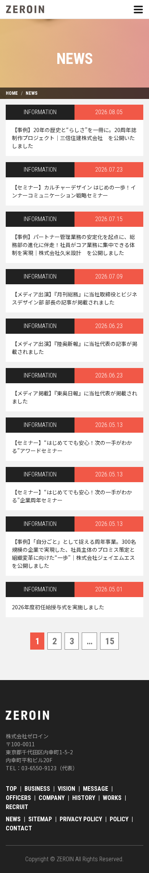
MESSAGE (95, 788)
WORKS (112, 797)
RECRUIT (17, 807)
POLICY (119, 819)
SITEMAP (40, 819)
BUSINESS (37, 788)
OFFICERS (18, 797)
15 (109, 641)
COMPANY (52, 797)
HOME (12, 93)
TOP (11, 788)
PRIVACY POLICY (81, 819)
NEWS (31, 93)
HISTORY (83, 797)
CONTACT (19, 828)
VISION (66, 788)
